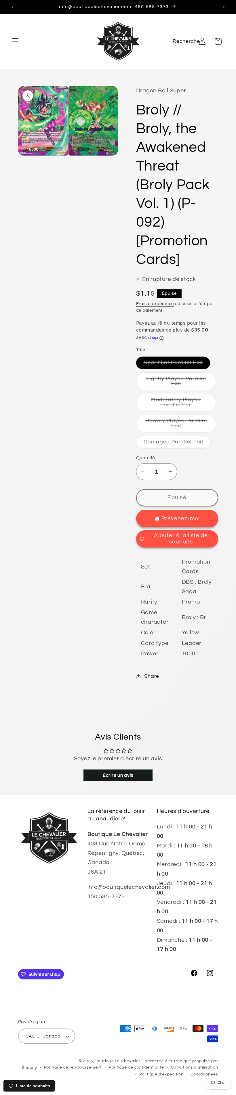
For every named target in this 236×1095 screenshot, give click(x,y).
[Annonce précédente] (12, 7)
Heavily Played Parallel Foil (179, 425)
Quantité (145, 457)
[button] (15, 41)
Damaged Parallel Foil (177, 444)
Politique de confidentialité (136, 1067)
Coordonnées (204, 1074)
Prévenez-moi (180, 518)
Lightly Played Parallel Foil (179, 383)
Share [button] (151, 676)
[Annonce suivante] (223, 7)
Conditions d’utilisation (194, 1067)
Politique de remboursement (73, 1067)
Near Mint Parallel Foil (177, 364)
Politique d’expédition (161, 1074)
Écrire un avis (118, 775)
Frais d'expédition (155, 304)
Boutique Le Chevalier (118, 1061)
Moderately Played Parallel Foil (183, 404)
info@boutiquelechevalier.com (128, 887)
